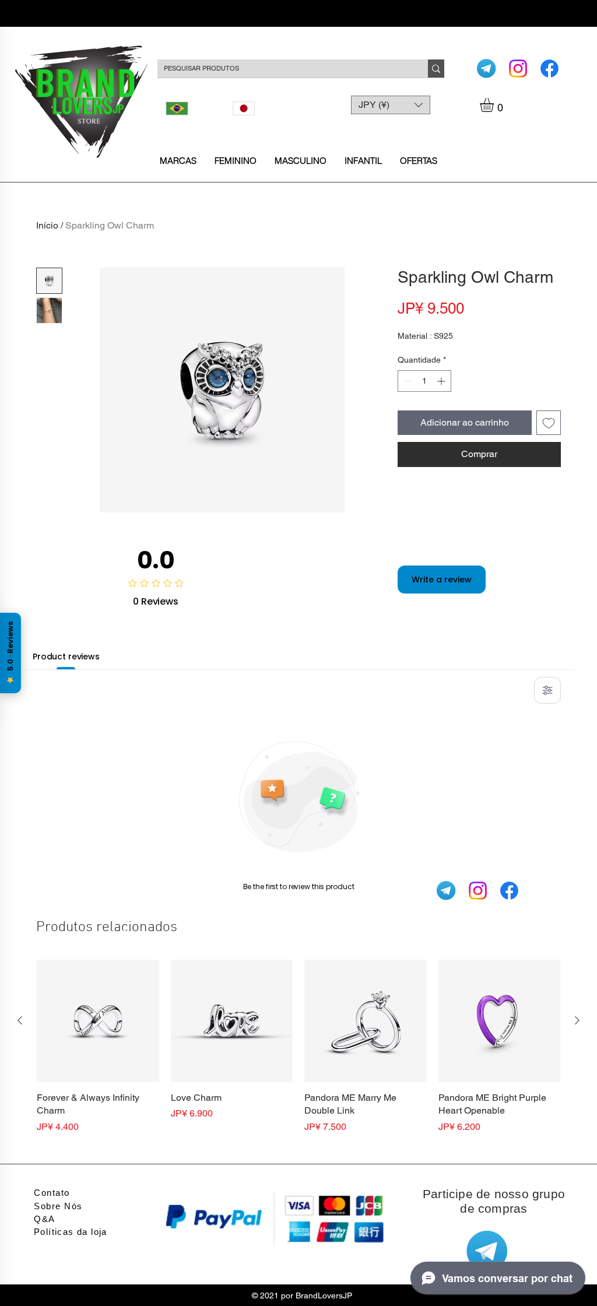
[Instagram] (518, 68)
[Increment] (442, 381)
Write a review (442, 579)
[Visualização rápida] (98, 1021)
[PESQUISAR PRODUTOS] (436, 68)
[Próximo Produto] (577, 1020)
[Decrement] (406, 381)
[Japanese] (257, 108)
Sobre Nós (58, 1206)
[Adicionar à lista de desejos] (548, 422)
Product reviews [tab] (66, 656)
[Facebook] (549, 68)
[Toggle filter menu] (547, 690)
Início (47, 225)
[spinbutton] (424, 381)
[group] (298, 1053)
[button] (495, 105)
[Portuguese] (190, 108)
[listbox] (390, 105)
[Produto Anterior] (20, 1020)
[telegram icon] (486, 68)
